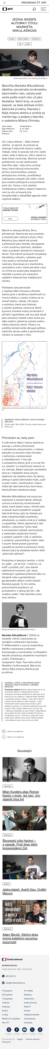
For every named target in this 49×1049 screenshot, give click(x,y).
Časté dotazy (29, 1018)
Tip (20, 44)
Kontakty (28, 1022)
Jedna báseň (23, 39)
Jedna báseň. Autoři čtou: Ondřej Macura (24, 891)
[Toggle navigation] (4, 3)
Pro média (28, 990)
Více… (10, 219)
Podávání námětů (31, 1014)
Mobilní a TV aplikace (11, 1018)
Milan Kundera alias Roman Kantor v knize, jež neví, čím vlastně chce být (21, 795)
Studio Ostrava (30, 1002)
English (20, 1039)
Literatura (36, 39)
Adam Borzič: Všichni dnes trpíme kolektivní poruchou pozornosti (20, 938)
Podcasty (6, 1006)
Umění (27, 44)
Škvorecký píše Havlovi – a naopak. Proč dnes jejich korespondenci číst (20, 844)
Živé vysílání (7, 994)
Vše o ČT (5, 1022)
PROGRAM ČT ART (33, 2)
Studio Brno (29, 998)
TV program (7, 990)
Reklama (28, 994)
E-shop (5, 1014)
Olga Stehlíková (8, 129)
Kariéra (27, 1010)
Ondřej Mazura (26, 126)
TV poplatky (7, 998)
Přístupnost (6, 1042)
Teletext (5, 1002)
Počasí (5, 1010)
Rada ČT (27, 1006)
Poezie (11, 39)
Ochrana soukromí (32, 1039)
